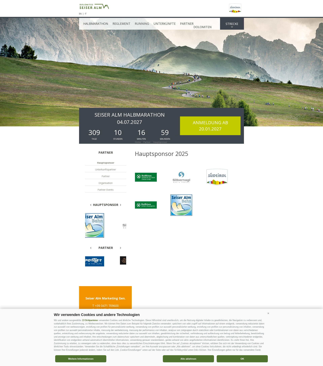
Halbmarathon (95, 23)
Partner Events (106, 189)
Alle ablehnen (188, 358)
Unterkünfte (164, 23)
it (85, 13)
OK (242, 358)
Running (142, 23)
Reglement (121, 23)
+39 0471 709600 (107, 306)
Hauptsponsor (105, 162)
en (80, 13)
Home (138, 142)
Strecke (232, 24)
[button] (268, 313)
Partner (186, 23)
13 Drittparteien (90, 320)
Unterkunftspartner (105, 169)
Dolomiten (202, 27)
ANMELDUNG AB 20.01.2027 (210, 125)
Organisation (106, 183)
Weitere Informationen (81, 358)
